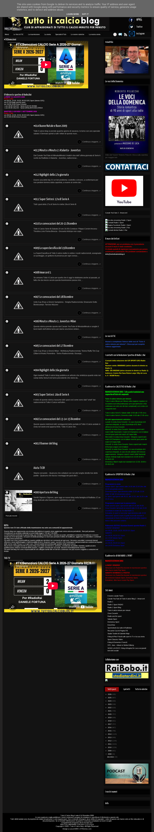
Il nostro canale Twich (115, 596)
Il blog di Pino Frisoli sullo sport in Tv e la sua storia (126, 636)
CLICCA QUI (89, 824)
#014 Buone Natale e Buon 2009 (50, 125)
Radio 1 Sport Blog (114, 607)
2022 (110, 707)
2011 (110, 744)
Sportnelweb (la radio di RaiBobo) (120, 628)
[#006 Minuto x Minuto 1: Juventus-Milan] (18, 329)
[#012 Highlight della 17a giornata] (18, 183)
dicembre (110, 757)
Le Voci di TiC (18, 34)
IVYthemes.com (85, 829)
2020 (110, 714)
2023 (110, 704)
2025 (110, 698)
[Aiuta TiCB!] (18, 476)
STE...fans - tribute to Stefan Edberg (121, 645)
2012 (110, 741)
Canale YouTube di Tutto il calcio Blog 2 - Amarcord (126, 599)
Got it (85, 14)
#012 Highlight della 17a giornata (51, 174)
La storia (47, 34)
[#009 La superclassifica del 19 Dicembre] (18, 256)
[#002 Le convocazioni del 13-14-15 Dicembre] (18, 427)
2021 (110, 711)
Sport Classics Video (115, 639)
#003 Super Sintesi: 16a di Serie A (51, 394)
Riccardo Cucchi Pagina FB (118, 631)
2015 (110, 731)
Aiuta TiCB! (39, 467)
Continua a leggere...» (91, 142)
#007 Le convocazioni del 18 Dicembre (53, 296)
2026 (110, 694)
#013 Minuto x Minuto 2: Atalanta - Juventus (57, 150)
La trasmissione (34, 34)
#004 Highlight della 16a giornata (51, 370)
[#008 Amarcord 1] (18, 280)
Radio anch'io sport (115, 616)
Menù (7, 34)
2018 (110, 721)
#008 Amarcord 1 (42, 272)
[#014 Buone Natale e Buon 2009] (18, 134)
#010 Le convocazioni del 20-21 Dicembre (55, 223)
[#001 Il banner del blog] (18, 451)
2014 (110, 734)
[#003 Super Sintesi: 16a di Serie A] (18, 403)
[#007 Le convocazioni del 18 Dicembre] (18, 305)
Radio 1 (110, 602)
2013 (110, 737)
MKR (77, 829)
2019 (110, 717)
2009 (110, 751)
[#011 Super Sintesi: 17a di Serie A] (18, 207)
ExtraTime (111, 625)
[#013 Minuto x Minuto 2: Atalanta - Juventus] (18, 158)
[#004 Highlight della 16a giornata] (18, 378)
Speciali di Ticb (60, 34)
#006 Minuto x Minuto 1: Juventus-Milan (55, 321)
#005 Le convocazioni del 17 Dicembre (53, 345)
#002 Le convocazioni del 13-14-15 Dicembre (57, 419)
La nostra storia (94, 34)
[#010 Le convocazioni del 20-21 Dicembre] (18, 231)
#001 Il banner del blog (45, 443)
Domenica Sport (113, 622)
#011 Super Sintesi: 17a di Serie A (51, 199)
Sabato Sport (112, 619)
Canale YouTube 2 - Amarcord (116, 213)
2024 (110, 701)
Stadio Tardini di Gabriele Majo (118, 633)
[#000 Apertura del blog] (18, 500)
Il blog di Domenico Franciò (117, 642)
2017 (110, 724)
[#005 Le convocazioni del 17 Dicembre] (18, 354)
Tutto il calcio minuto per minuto (119, 610)
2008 (110, 754)
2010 (110, 747)
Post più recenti (11, 516)
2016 (110, 727)
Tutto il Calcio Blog (67, 815)
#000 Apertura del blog (46, 492)
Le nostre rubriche (77, 34)
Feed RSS (125, 34)
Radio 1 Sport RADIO (115, 604)
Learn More (72, 14)
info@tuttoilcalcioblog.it (115, 254)
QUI (90, 823)
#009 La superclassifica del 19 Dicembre (54, 248)
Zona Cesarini (113, 613)
